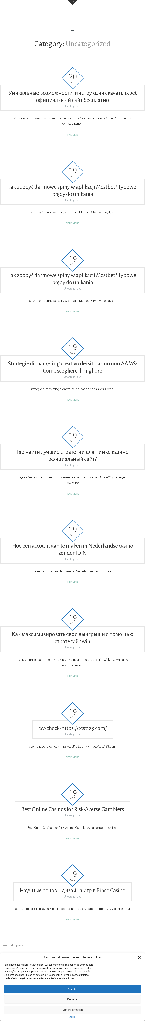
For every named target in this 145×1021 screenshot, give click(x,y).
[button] (139, 957)
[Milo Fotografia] (72, 17)
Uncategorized (72, 106)
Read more (72, 134)
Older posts (16, 945)
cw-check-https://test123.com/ (72, 728)
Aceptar (72, 989)
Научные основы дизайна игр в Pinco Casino (72, 890)
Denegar (72, 999)
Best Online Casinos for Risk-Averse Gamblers (72, 809)
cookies (72, 1017)
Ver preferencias (72, 1009)
